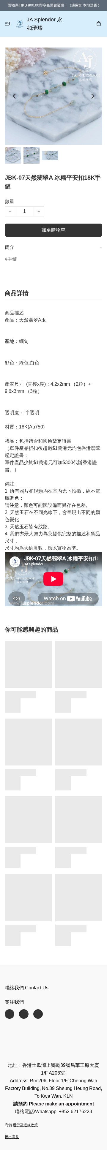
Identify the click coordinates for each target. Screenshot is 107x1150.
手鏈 (12, 259)
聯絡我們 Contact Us (26, 987)
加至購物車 (53, 229)
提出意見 (12, 1137)
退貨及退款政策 (25, 1125)
